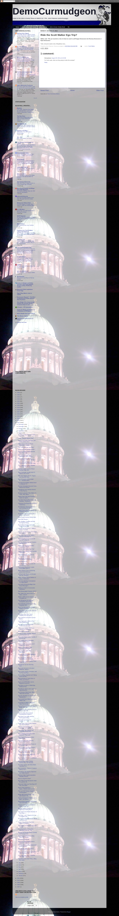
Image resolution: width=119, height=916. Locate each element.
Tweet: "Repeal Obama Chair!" (26, 438)
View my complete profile (21, 897)
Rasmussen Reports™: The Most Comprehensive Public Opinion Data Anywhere (26, 298)
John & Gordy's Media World (57, 27)
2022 (18, 401)
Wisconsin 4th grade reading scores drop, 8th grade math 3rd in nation (25, 198)
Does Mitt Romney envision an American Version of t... (26, 555)
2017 (18, 411)
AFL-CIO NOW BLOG (22, 271)
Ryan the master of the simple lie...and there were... (26, 480)
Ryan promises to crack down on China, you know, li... (26, 679)
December (21, 424)
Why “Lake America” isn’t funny (24, 138)
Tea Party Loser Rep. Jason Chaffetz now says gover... (25, 615)
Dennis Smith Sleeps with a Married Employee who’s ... (27, 611)
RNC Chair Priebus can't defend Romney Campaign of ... (26, 536)
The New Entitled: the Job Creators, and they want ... (27, 543)
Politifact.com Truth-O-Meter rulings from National (25, 231)
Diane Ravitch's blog (22, 153)
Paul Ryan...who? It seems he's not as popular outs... (27, 816)
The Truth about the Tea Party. (26, 447)
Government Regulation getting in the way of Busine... (26, 655)
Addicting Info (21, 239)
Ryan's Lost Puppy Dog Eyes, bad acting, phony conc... (27, 441)
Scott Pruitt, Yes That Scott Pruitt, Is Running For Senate (25, 211)
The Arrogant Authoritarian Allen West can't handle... (26, 836)
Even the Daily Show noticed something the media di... (25, 713)
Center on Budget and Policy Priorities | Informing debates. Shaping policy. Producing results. (25, 285)
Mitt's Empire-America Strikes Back (27, 517)
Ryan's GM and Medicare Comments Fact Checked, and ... (27, 462)
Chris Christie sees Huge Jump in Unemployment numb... (26, 748)
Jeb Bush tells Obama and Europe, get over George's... (27, 574)
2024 (18, 397)
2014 (18, 418)
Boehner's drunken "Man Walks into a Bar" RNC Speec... (27, 493)
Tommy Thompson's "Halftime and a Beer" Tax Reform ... (27, 798)
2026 (18, 392)
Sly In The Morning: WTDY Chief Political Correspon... (26, 608)
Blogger (69, 912)
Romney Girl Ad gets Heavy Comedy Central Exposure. (27, 833)
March (20, 871)
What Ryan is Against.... (24, 631)
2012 (18, 422)
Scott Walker (91, 46)
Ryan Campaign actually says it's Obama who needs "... (26, 473)
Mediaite (19, 108)
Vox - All (19, 137)
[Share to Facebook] (46, 48)
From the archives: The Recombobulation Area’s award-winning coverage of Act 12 (26, 75)
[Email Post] (81, 46)
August (20, 433)
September (21, 430)
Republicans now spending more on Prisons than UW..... (27, 710)
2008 (18, 884)
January (20, 875)
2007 (18, 886)
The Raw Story (21, 116)
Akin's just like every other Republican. (24, 651)
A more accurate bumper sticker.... (27, 449)
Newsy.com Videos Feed (24, 202)
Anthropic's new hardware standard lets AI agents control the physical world (25, 49)
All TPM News (21, 209)
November (21, 426)
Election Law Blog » (22, 130)
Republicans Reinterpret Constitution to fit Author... (25, 559)
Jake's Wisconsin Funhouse (25, 85)
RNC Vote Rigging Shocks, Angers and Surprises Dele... (27, 476)
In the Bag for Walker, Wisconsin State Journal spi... (26, 703)
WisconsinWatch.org (22, 57)
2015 (18, 416)
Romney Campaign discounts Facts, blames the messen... (27, 486)
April (19, 869)
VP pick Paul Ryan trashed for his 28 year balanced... (27, 819)
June (19, 865)
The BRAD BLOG (21, 124)
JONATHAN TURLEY (22, 167)
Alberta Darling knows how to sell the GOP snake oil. (26, 539)
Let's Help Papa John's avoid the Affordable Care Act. (26, 856)
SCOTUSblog (20, 159)
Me (68, 27)
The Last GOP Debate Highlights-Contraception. (26, 791)
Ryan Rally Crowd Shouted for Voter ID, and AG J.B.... (27, 781)
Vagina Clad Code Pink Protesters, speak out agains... (27, 497)
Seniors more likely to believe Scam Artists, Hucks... (27, 662)
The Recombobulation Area (24, 72)
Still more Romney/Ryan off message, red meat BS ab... (26, 727)
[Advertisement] (20, 336)
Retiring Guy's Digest (23, 33)
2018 (18, 409)
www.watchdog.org (22, 196)
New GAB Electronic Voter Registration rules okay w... (25, 455)
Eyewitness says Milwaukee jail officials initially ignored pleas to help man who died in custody (25, 60)
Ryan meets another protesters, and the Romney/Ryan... (27, 672)
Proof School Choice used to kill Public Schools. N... (26, 525)
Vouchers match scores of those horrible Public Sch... (26, 469)
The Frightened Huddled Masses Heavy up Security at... (26, 466)
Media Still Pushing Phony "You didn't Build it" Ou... (26, 795)
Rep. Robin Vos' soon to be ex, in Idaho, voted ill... (26, 594)
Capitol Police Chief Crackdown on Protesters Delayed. (27, 511)
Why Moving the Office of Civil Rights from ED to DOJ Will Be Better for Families (26, 177)
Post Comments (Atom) (54, 93)
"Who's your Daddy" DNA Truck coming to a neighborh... (26, 628)
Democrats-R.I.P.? (22, 561)
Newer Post (44, 90)
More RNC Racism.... (23, 519)
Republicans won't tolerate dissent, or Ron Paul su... (27, 490)
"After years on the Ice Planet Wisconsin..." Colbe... (25, 444)
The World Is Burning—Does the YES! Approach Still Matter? (26, 191)
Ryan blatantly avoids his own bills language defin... (27, 604)
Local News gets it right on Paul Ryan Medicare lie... (26, 621)
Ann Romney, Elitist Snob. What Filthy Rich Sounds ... (26, 693)
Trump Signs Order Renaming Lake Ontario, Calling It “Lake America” (25, 155)
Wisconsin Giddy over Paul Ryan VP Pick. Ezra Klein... (27, 785)
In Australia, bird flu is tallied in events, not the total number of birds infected (26, 35)
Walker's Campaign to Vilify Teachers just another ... (25, 648)
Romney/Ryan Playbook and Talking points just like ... (27, 675)
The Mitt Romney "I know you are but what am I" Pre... (26, 564)
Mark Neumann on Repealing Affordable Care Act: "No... (25, 829)
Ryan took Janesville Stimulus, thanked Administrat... (26, 741)
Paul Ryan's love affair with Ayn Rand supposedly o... (26, 717)
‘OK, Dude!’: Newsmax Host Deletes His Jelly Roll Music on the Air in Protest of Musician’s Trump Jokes (25, 111)
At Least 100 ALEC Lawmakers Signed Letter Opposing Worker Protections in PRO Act (26, 219)
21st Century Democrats (23, 181)
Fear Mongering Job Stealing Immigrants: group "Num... (25, 601)
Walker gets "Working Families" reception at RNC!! (26, 546)
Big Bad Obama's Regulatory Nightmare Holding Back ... (25, 809)
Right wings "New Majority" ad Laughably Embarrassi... (25, 731)
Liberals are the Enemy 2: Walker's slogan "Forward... (27, 529)
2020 (18, 405)
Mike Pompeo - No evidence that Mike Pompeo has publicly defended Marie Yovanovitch (26, 234)
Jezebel (19, 264)
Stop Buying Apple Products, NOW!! (27, 591)
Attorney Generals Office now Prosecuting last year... (25, 625)
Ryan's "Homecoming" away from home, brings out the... (26, 755)
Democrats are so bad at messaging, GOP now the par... (26, 459)
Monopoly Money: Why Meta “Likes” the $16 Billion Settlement (25, 169)
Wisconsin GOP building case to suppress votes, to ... (26, 842)
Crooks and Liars (22, 322)
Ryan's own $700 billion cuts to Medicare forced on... (26, 682)
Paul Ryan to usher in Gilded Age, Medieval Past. (26, 686)
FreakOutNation (21, 256)
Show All (35, 98)
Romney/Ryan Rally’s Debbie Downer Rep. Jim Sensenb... (26, 762)
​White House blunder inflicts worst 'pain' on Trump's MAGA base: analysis (25, 119)
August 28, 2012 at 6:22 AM (59, 58)
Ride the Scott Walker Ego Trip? (26, 549)
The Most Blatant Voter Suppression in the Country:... (27, 845)
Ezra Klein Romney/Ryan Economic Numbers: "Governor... (27, 500)
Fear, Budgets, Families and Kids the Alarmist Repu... (26, 522)
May (19, 867)
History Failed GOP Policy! (29, 27)
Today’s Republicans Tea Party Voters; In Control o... (26, 823)
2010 (18, 880)
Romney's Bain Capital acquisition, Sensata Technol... (27, 776)
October (20, 428)
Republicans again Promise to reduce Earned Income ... (25, 849)
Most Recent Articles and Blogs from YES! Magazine (25, 189)
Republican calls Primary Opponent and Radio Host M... (27, 772)
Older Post (100, 90)
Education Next (21, 174)
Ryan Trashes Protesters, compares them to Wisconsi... (27, 758)
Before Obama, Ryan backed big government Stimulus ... (26, 571)
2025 (18, 394)
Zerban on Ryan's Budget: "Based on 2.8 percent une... (27, 634)
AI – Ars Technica (22, 46)
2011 (18, 878)
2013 (18, 420)
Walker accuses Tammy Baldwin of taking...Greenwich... (27, 578)
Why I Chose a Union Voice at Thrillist (26, 272)
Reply (45, 62)
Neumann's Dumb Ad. (23, 839)
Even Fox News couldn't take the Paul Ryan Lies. (26, 452)
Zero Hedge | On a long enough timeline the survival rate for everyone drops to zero (25, 303)
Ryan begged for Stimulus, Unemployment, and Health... (26, 658)
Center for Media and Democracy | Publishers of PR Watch (26, 310)
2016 (18, 414)
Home (17, 27)
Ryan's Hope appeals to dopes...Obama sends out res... (27, 788)
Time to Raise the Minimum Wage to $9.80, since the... (27, 706)
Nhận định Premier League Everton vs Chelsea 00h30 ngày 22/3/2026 (26, 184)
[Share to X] (44, 48)
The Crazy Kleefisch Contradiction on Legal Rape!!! (27, 581)
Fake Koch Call (43, 27)
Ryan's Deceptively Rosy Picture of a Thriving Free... (27, 744)
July (19, 862)
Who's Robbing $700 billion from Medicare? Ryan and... (26, 734)
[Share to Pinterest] (47, 48)
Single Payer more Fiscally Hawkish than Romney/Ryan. (27, 724)
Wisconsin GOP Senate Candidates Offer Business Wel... (27, 852)
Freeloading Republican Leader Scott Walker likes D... (26, 568)
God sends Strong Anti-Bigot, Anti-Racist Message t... (27, 585)
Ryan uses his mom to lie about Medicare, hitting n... (26, 669)
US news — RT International (25, 307)
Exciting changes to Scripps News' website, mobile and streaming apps (25, 205)
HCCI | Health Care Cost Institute (26, 313)
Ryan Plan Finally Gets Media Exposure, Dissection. (25, 751)
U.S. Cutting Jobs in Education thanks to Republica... (26, 641)
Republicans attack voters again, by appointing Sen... (27, 689)
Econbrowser (20, 276)
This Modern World (22, 316)
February (20, 873)
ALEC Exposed (21, 216)
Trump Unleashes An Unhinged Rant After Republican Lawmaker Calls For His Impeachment (25, 242)
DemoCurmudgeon (54, 11)
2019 (18, 407)
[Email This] (41, 48)
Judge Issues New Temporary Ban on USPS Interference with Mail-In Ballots (26, 126)
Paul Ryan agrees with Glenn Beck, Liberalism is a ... (27, 765)
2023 (18, 399)
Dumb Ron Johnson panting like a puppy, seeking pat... (26, 514)
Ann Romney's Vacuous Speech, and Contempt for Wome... (26, 507)
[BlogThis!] (43, 48)
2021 (18, 403)
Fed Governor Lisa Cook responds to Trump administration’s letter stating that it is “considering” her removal (25, 162)
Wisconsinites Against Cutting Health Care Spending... (27, 802)
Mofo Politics (20, 224)
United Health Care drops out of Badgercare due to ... (26, 644)
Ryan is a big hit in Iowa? (24, 778)
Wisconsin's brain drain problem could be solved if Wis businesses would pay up (26, 88)
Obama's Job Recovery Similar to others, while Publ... (26, 805)
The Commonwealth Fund (24, 247)
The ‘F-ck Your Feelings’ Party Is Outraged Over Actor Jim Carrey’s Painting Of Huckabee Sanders (25, 259)
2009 (18, 882)
